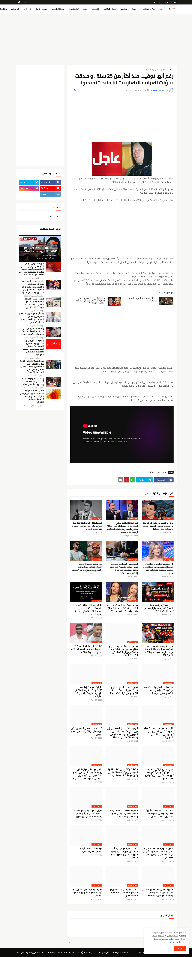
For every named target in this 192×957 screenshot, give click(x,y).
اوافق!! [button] (180, 948)
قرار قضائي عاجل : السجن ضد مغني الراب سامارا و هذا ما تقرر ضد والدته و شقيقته (86, 649)
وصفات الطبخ (57, 9)
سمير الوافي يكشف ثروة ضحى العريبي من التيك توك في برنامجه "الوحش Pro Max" (90, 300)
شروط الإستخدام (103, 952)
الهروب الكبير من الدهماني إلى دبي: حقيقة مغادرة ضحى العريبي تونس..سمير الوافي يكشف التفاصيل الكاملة (122, 733)
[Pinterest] (126, 479)
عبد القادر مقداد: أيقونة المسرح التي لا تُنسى (142, 299)
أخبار (161, 9)
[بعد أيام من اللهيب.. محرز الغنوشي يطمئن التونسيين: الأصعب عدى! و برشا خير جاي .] (53, 317)
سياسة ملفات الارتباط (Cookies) (61, 952)
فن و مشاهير (148, 9)
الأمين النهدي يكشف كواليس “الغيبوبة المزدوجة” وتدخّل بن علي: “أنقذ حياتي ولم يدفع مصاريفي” (158, 853)
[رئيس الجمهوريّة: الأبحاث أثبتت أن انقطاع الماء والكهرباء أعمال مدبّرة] (53, 382)
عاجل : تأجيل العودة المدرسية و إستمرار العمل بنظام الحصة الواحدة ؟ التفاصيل (34, 303)
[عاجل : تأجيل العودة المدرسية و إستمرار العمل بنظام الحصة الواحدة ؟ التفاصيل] (53, 302)
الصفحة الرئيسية (167, 69)
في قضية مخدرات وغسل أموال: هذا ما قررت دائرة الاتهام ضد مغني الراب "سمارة (87, 567)
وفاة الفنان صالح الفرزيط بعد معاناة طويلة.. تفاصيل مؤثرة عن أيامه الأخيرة (87, 525)
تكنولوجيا (74, 9)
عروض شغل (41, 9)
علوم (85, 9)
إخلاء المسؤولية (85, 952)
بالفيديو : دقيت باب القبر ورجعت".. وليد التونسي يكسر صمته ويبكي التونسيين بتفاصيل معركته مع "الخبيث (87, 774)
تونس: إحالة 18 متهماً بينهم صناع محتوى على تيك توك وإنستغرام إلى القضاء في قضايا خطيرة (123, 651)
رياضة (134, 9)
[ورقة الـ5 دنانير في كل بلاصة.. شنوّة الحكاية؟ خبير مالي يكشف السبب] (53, 332)
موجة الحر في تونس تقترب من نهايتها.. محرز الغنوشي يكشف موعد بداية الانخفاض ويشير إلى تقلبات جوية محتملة (31, 269)
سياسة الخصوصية (120, 952)
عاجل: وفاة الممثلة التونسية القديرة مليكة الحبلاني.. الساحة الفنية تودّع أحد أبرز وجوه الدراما (87, 610)
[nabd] (24, 2)
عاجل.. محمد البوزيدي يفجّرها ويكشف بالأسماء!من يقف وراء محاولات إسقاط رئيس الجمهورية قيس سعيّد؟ (32, 287)
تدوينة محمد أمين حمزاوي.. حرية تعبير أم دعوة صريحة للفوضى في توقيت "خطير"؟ (123, 690)
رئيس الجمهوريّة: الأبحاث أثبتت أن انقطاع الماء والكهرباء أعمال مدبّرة (32, 381)
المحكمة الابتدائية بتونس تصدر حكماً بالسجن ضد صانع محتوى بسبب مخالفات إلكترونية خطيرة (123, 569)
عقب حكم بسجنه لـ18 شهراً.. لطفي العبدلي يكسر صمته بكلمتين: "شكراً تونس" (159, 813)
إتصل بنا (174, 2)
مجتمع (124, 9)
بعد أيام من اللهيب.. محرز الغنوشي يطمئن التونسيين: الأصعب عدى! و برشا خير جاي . (31, 318)
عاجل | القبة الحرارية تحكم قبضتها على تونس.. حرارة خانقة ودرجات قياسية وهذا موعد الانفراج (31, 396)
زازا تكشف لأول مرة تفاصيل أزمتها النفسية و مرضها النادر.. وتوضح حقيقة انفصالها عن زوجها (158, 569)
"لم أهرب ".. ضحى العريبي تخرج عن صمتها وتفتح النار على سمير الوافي (86, 731)
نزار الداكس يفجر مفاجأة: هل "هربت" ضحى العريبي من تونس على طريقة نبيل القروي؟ (159, 733)
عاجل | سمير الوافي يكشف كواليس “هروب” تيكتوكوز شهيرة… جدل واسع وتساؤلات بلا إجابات (123, 853)
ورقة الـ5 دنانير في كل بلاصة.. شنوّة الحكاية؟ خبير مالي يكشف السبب (32, 331)
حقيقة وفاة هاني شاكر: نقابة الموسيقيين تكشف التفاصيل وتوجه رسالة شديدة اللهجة (123, 772)
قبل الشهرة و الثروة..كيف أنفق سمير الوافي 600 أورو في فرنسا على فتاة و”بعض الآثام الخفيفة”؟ (158, 651)
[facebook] (19, 2)
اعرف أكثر (172, 942)
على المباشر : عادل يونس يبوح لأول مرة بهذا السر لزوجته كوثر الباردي (87, 892)
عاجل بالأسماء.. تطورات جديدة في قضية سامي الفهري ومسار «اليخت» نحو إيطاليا (158, 525)
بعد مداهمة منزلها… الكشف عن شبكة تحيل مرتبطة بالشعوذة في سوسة (159, 690)
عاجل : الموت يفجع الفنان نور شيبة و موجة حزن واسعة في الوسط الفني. (123, 892)
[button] (25, 9)
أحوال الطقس (109, 9)
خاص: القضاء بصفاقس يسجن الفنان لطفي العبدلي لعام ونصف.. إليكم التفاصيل (123, 813)
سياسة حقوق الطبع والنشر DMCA (30, 952)
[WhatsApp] (132, 479)
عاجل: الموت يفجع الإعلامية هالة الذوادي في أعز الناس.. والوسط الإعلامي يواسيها (88, 813)
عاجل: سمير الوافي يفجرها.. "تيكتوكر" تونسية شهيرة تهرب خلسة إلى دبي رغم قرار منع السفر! (159, 774)
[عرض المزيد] (114, 479)
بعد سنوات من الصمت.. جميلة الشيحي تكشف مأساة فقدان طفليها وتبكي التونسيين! (122, 608)
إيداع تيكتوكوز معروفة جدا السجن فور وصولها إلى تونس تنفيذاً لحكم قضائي (159, 608)
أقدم (71, 942)
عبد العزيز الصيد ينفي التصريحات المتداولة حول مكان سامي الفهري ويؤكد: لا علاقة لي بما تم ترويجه (122, 527)
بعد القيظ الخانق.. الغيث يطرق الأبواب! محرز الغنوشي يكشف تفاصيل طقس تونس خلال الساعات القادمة (32, 367)
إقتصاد (95, 9)
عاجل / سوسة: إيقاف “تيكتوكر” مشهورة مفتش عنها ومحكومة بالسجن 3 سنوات (88, 692)
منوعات (151, 472)
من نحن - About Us (161, 2)
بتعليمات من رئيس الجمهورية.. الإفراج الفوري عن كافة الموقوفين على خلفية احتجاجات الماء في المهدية (33, 347)
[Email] (120, 479)
